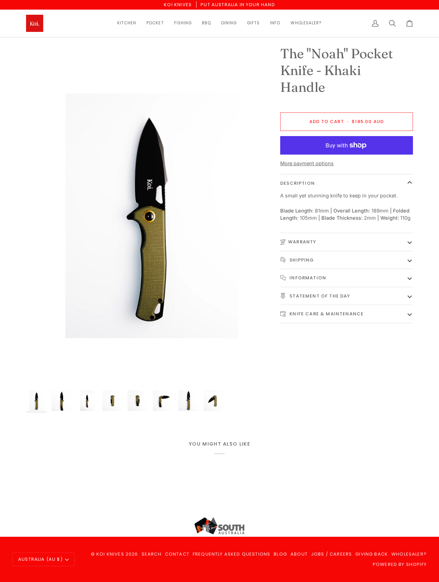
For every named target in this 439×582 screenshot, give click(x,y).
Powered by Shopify (400, 564)
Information (307, 278)
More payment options (307, 163)
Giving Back (371, 554)
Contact (177, 554)
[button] (126, 23)
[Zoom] (39, 374)
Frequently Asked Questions (231, 554)
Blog (280, 554)
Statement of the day (319, 295)
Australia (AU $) (40, 559)
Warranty (302, 242)
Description (297, 183)
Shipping (301, 259)
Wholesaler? (409, 554)
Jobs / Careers (331, 554)
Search (152, 554)
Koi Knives (110, 554)
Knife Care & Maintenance (326, 314)
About (299, 554)
